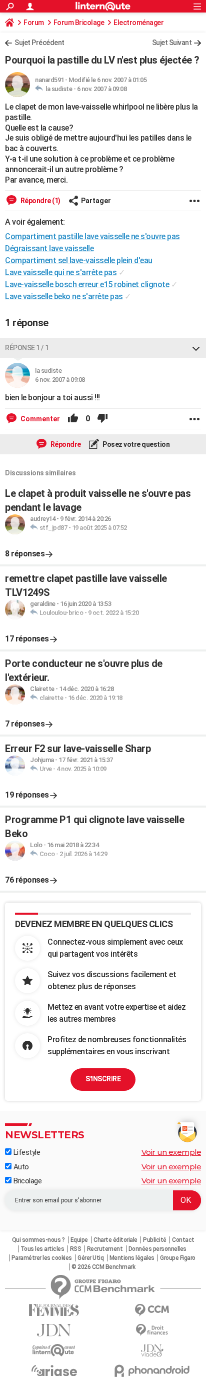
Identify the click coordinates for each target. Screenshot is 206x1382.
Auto (20, 1166)
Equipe (79, 1239)
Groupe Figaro (178, 1257)
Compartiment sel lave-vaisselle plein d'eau (78, 260)
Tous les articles (42, 1248)
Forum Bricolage (79, 23)
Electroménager (139, 23)
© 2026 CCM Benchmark (103, 1266)
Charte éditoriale (116, 1239)
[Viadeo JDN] (152, 1350)
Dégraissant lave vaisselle (49, 248)
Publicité (154, 1239)
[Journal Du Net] (54, 1330)
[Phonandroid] (152, 1370)
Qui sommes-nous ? (38, 1239)
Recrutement (105, 1248)
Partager (96, 201)
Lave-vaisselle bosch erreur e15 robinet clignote (87, 284)
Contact (183, 1239)
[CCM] (152, 1310)
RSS (76, 1248)
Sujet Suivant (172, 43)
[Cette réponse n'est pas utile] (102, 419)
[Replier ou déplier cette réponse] (196, 348)
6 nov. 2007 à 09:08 (102, 89)
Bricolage (27, 1180)
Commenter (39, 419)
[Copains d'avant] (54, 1350)
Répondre (65, 444)
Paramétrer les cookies (42, 1257)
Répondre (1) (39, 201)
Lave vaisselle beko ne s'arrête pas (64, 296)
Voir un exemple (172, 1152)
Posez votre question (136, 444)
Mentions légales (132, 1257)
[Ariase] (54, 1370)
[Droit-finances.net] (152, 1330)
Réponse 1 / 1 (27, 348)
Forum (34, 23)
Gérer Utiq (91, 1257)
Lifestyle (26, 1152)
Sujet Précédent (39, 43)
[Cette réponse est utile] (73, 419)
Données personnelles (157, 1248)
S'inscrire (103, 1079)
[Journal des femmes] (54, 1310)
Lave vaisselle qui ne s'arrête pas (60, 272)
